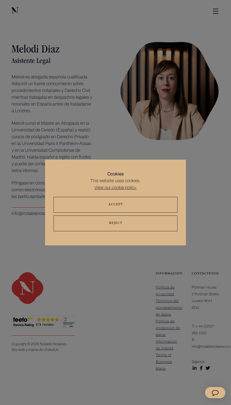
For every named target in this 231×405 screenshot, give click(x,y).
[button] (215, 392)
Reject (115, 223)
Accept (115, 204)
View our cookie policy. (115, 187)
